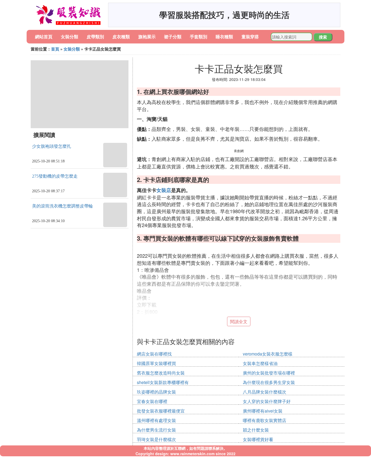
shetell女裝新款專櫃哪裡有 (163, 382)
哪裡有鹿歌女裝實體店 (264, 420)
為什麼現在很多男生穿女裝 (269, 382)
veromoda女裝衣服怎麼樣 (268, 354)
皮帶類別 (95, 36)
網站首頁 (43, 36)
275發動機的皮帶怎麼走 (55, 176)
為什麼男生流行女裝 (156, 430)
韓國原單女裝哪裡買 (156, 363)
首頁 (55, 49)
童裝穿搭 (250, 36)
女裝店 (163, 190)
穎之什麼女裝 (256, 430)
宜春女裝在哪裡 (152, 401)
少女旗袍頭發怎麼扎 (51, 146)
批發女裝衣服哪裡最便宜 (161, 411)
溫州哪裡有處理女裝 (156, 420)
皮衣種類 (121, 36)
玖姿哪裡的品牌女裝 (156, 392)
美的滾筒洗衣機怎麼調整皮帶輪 (62, 206)
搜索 (323, 37)
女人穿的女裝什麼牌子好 (267, 401)
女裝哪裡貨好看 (258, 439)
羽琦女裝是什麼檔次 (156, 439)
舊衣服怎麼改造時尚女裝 (161, 373)
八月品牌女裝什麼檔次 (264, 392)
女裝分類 (69, 36)
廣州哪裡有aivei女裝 (262, 411)
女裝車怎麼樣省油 (260, 363)
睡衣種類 (224, 36)
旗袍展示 (147, 36)
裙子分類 (172, 36)
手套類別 (198, 36)
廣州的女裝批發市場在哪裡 (269, 373)
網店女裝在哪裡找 (154, 354)
